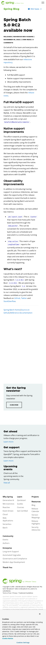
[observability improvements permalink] (2, 181)
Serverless (7, 524)
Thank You (7, 567)
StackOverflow (10, 301)
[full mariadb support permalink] (2, 102)
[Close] (39, 614)
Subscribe (14, 405)
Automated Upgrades (12, 555)
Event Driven (8, 511)
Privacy (15, 593)
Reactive (6, 507)
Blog (33, 505)
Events (5, 539)
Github (17, 298)
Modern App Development (14, 562)
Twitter (24, 298)
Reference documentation (21, 313)
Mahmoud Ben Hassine (23, 36)
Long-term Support (11, 551)
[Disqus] (21, 347)
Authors (6, 543)
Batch (5, 527)
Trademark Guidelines (26, 593)
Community (8, 536)
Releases (8, 36)
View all (7, 482)
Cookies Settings (23, 642)
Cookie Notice (7, 638)
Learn (19, 497)
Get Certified (22, 511)
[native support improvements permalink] (2, 128)
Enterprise (7, 548)
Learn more (8, 441)
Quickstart (21, 500)
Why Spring (8, 497)
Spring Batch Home (12, 310)
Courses (20, 507)
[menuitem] (43, 3)
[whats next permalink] (2, 269)
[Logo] (12, 3)
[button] (43, 2)
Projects (35, 497)
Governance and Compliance (15, 558)
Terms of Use (7, 593)
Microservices (8, 504)
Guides (20, 504)
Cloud (5, 514)
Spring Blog (11, 9)
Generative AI (8, 500)
